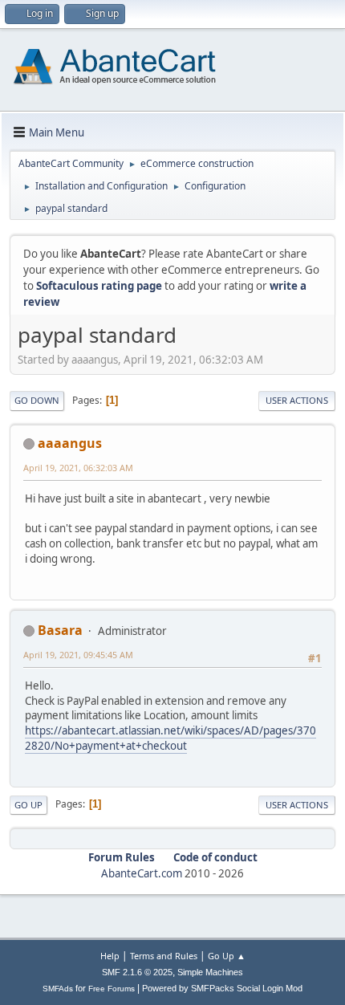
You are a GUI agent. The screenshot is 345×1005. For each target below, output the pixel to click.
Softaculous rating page (99, 286)
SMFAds (58, 988)
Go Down (36, 400)
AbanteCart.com (141, 873)
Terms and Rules (163, 956)
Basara (60, 630)
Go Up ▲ (227, 956)
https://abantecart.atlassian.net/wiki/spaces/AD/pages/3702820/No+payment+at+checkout (170, 738)
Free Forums (111, 988)
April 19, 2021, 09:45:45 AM (78, 655)
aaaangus (70, 443)
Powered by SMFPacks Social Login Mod (222, 988)
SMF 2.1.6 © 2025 (137, 972)
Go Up (28, 805)
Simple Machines (210, 972)
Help (110, 956)
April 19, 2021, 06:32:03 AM (78, 468)
